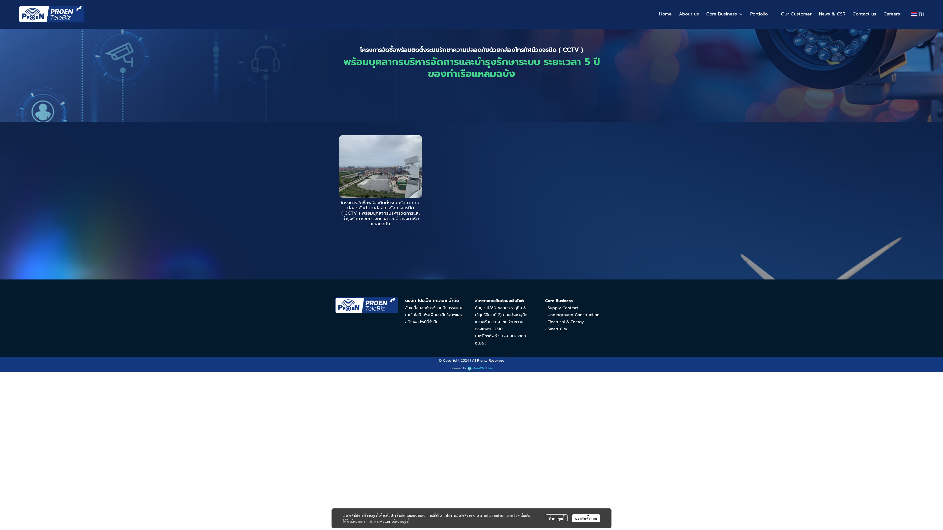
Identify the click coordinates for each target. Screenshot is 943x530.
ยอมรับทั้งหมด (586, 518)
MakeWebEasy (482, 368)
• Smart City (556, 329)
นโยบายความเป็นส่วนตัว (366, 521)
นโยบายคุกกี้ (400, 521)
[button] (918, 14)
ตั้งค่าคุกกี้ (556, 518)
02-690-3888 (513, 336)
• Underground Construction (572, 315)
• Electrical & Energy (564, 322)
